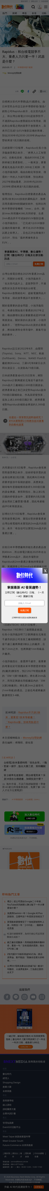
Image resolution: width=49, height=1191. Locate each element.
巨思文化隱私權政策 (29, 617)
